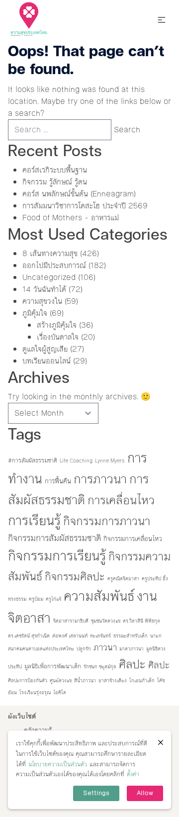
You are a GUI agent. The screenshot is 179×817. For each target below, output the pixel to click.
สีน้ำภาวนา (85, 680)
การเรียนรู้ (34, 520)
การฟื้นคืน (58, 481)
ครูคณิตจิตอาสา (123, 578)
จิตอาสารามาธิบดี (71, 621)
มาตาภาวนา (131, 648)
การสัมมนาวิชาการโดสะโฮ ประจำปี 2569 (85, 205)
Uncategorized (49, 277)
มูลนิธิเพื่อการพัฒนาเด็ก (52, 666)
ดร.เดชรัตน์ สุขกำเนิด (29, 635)
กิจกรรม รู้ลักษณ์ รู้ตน (54, 181)
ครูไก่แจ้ (53, 599)
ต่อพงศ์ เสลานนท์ (70, 635)
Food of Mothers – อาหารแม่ (70, 217)
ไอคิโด (59, 692)
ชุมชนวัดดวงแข (105, 621)
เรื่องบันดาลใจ (58, 337)
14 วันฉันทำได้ (44, 289)
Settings (96, 793)
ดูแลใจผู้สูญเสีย (45, 349)
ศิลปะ (132, 664)
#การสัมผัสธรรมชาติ (32, 460)
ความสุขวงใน (42, 301)
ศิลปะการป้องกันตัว (27, 680)
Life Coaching (76, 460)
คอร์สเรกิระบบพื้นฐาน (54, 170)
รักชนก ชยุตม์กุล (100, 666)
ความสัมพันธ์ (99, 596)
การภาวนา (100, 479)
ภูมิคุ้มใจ (34, 313)
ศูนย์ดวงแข (61, 680)
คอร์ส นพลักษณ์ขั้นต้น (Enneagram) (79, 193)
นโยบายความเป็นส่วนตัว (57, 764)
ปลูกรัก (84, 648)
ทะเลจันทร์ (100, 635)
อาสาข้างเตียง (112, 680)
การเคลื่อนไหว (121, 500)
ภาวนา (105, 647)
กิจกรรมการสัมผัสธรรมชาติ (54, 538)
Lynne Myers (110, 460)
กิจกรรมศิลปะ (75, 576)
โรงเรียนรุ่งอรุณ (35, 692)
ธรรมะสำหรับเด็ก (130, 635)
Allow (145, 793)
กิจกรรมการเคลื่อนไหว (132, 539)
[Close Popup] (160, 742)
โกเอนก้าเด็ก (142, 680)
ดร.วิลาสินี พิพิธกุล (141, 621)
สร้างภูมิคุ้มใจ (57, 325)
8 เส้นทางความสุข (50, 253)
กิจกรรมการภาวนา (106, 521)
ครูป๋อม (36, 599)
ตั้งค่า (133, 774)
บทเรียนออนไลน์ (46, 360)
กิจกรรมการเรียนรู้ (57, 555)
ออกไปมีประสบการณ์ (54, 265)
